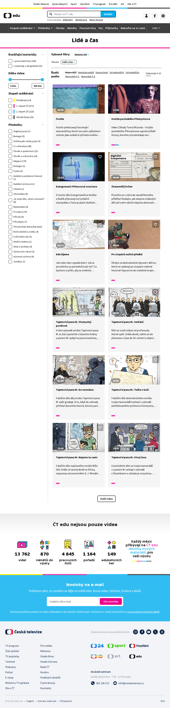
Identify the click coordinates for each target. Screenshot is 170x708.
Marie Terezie (96, 19)
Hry (101, 28)
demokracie (81, 19)
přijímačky (68, 19)
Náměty (72, 28)
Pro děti (113, 3)
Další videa (106, 498)
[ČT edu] (12, 16)
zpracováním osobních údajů (143, 611)
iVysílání (85, 3)
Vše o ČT (132, 3)
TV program (99, 3)
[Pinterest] (163, 16)
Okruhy (60, 28)
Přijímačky (111, 28)
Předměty (44, 28)
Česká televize (41, 3)
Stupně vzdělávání (21, 28)
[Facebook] (154, 16)
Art (122, 3)
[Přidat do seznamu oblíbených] (100, 89)
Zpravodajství (59, 3)
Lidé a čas (67, 61)
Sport (74, 3)
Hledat (108, 14)
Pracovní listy (88, 28)
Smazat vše (81, 54)
